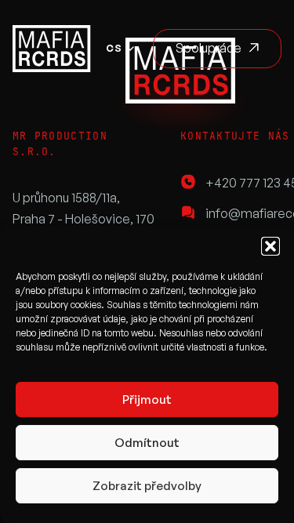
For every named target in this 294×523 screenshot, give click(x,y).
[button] (270, 246)
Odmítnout (147, 442)
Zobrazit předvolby (147, 485)
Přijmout (147, 399)
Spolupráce (208, 48)
